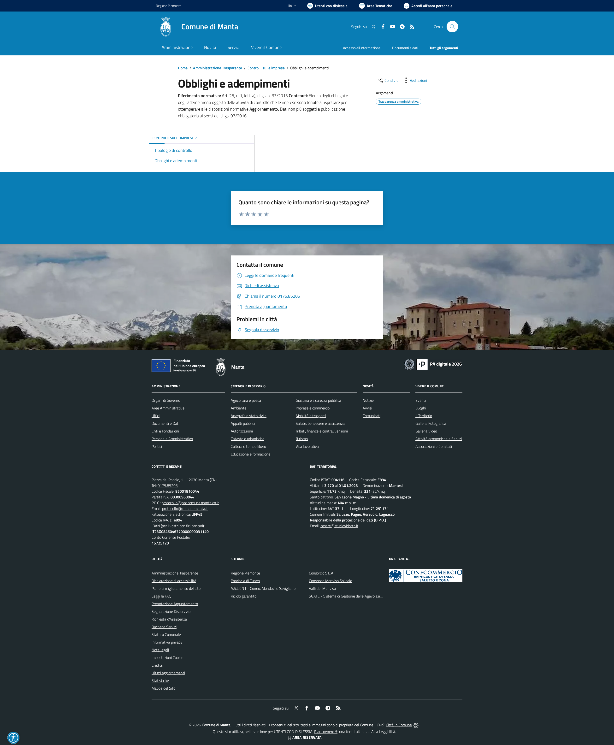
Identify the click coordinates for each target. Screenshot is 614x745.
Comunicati (371, 416)
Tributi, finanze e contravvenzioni (322, 431)
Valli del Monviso (322, 588)
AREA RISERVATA (307, 737)
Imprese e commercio (313, 408)
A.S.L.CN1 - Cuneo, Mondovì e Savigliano (263, 588)
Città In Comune (399, 725)
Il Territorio (423, 416)
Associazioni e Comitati (433, 446)
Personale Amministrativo (172, 439)
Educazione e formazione (250, 454)
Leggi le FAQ (161, 596)
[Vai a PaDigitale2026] (433, 364)
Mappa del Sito (163, 688)
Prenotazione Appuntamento (175, 604)
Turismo (302, 439)
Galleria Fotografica (430, 423)
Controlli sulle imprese (266, 68)
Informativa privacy (167, 642)
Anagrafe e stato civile (248, 416)
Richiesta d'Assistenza (169, 619)
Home (183, 68)
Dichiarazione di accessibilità (174, 581)
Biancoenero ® (325, 731)
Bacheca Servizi (164, 627)
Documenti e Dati (165, 423)
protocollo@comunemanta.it (185, 508)
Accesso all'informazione (362, 48)
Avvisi (367, 408)
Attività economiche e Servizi (438, 439)
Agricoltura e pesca (246, 400)
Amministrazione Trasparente (217, 68)
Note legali (160, 650)
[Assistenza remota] (416, 725)
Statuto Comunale (166, 634)
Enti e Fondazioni (165, 431)
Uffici (155, 416)
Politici (157, 446)
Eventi (420, 400)
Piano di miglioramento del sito (176, 588)
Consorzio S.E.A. (321, 573)
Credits (157, 665)
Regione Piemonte (168, 5)
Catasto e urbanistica (247, 439)
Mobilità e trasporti (311, 416)
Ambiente (238, 408)
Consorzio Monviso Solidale (330, 581)
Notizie (368, 400)
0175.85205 (168, 485)
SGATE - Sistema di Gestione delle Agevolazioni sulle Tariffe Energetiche (366, 596)
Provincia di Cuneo (245, 581)
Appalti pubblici (243, 423)
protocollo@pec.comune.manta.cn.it (190, 503)
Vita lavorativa (307, 446)
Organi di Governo (166, 400)
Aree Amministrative (168, 408)
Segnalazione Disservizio (171, 611)
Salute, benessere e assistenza (320, 423)
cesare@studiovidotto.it (339, 526)
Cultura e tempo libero (248, 446)
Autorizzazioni (242, 431)
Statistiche (160, 680)
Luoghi (420, 408)
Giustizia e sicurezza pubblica (318, 400)
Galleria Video (426, 431)
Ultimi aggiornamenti (168, 673)
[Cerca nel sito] (452, 26)
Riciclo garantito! (244, 596)
